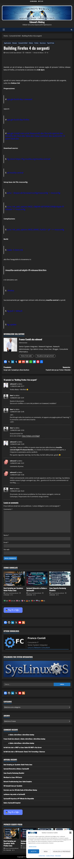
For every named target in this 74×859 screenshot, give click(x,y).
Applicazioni (7, 43)
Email (6, 542)
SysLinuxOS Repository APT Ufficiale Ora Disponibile (19, 798)
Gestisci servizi (32, 846)
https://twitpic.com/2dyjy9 (31, 436)
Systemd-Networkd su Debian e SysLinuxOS (36, 589)
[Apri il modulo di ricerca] (71, 29)
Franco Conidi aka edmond (13, 53)
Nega (45, 851)
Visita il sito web (26, 356)
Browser (14, 43)
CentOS (8, 576)
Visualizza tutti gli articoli (45, 356)
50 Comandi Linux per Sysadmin (13, 786)
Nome (6, 535)
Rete (60, 581)
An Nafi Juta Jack (8, 747)
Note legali (58, 855)
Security (8, 581)
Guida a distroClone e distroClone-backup (22, 735)
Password (53, 579)
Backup (16, 574)
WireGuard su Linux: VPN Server (13, 777)
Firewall (59, 574)
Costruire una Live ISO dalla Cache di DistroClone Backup (20, 790)
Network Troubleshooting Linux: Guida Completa (18, 781)
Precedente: (16, 368)
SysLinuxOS (9, 583)
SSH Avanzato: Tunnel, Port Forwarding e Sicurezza (30, 751)
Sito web (6, 550)
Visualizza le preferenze (61, 851)
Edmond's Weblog (37, 22)
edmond (13, 384)
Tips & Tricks (50, 43)
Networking (39, 579)
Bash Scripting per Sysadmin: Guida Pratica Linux (13, 589)
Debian (31, 43)
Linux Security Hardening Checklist (57, 589)
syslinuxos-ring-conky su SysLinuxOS (14, 794)
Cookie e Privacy (50, 855)
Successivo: (58, 368)
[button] (70, 833)
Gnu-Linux (43, 43)
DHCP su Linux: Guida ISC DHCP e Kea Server (28, 747)
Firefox (36, 43)
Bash (20, 574)
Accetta (33, 851)
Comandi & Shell (23, 43)
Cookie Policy (42, 855)
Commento (8, 509)
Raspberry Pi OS (62, 579)
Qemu (30, 581)
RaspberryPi (54, 581)
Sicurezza (14, 581)
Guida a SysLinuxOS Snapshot (12, 803)
